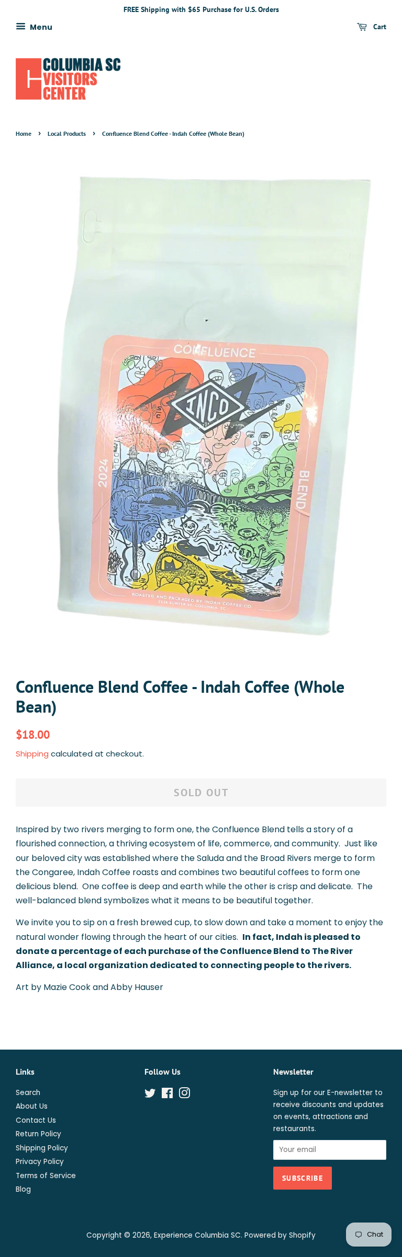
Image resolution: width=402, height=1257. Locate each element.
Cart (378, 26)
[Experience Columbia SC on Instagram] (184, 1095)
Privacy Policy (40, 1162)
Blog (23, 1189)
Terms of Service (46, 1176)
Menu (40, 26)
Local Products (67, 133)
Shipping (32, 753)
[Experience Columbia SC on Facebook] (167, 1095)
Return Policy (38, 1134)
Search (28, 1093)
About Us (32, 1106)
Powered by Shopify (280, 1235)
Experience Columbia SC (197, 1235)
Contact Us (36, 1120)
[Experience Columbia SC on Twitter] (150, 1095)
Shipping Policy (42, 1148)
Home (23, 133)
